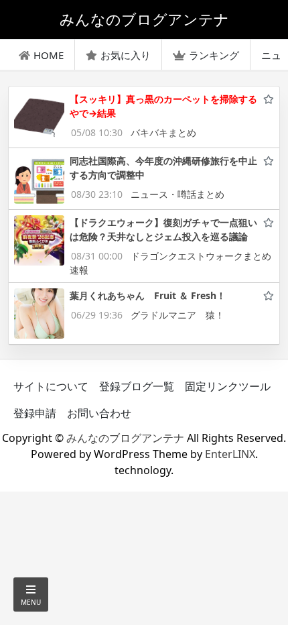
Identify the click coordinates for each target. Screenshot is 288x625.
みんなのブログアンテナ (125, 438)
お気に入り (125, 55)
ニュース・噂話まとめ (177, 194)
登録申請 (34, 413)
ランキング (214, 55)
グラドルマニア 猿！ (177, 314)
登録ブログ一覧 (136, 386)
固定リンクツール (228, 386)
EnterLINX (230, 454)
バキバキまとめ (163, 132)
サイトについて (50, 386)
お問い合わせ (99, 413)
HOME (48, 55)
